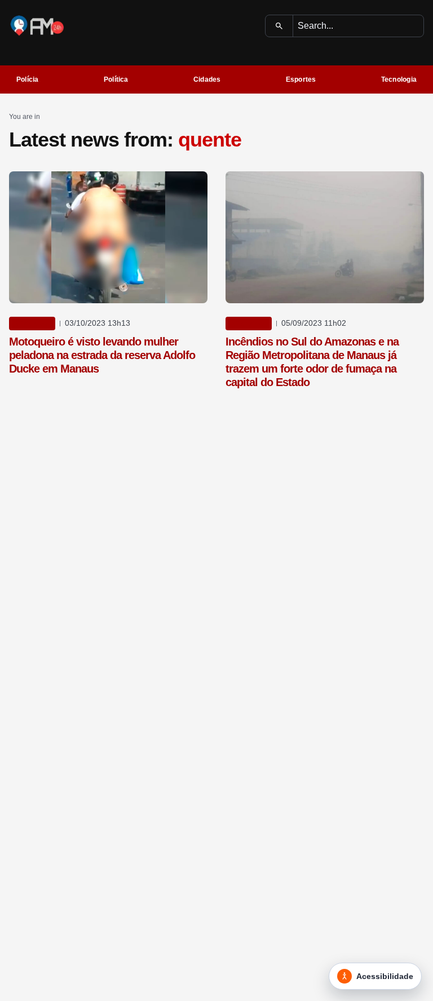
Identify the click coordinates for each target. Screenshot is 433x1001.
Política (116, 79)
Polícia (27, 79)
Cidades (207, 79)
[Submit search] (279, 26)
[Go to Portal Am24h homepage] (37, 26)
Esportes (301, 79)
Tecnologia (399, 79)
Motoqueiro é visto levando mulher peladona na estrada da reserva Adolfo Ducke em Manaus (102, 355)
